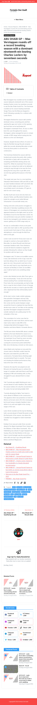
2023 (14, 487)
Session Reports (13, 26)
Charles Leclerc (20, 489)
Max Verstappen (26, 492)
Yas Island (20, 496)
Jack (6, 61)
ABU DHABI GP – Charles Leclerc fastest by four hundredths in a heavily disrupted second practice (19, 463)
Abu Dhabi (19, 487)
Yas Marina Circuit (9, 499)
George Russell (16, 492)
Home (5, 26)
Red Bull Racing (8, 496)
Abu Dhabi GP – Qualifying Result (16, 447)
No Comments (14, 61)
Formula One (7, 492)
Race (12, 494)
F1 (26, 489)
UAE (15, 496)
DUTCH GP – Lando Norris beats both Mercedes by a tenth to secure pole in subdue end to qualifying (25, 679)
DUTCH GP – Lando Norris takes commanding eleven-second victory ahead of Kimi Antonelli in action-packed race (26, 657)
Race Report (18, 494)
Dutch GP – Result (24, 665)
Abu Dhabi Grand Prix (9, 489)
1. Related (9, 93)
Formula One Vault (18, 10)
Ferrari (29, 489)
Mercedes (6, 494)
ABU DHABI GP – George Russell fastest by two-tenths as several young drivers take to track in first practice (19, 470)
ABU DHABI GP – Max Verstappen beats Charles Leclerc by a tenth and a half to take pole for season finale (19, 452)
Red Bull (24, 494)
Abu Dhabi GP (27, 487)
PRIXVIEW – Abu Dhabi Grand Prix (16, 479)
